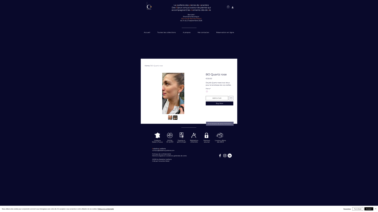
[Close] (375, 208)
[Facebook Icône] (220, 156)
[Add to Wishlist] (231, 98)
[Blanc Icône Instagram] (225, 156)
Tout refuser (358, 209)
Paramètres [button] (347, 209)
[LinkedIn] (230, 156)
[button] (228, 6)
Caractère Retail (164, 161)
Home (147, 66)
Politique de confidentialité (106, 209)
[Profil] (232, 7)
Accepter (369, 209)
